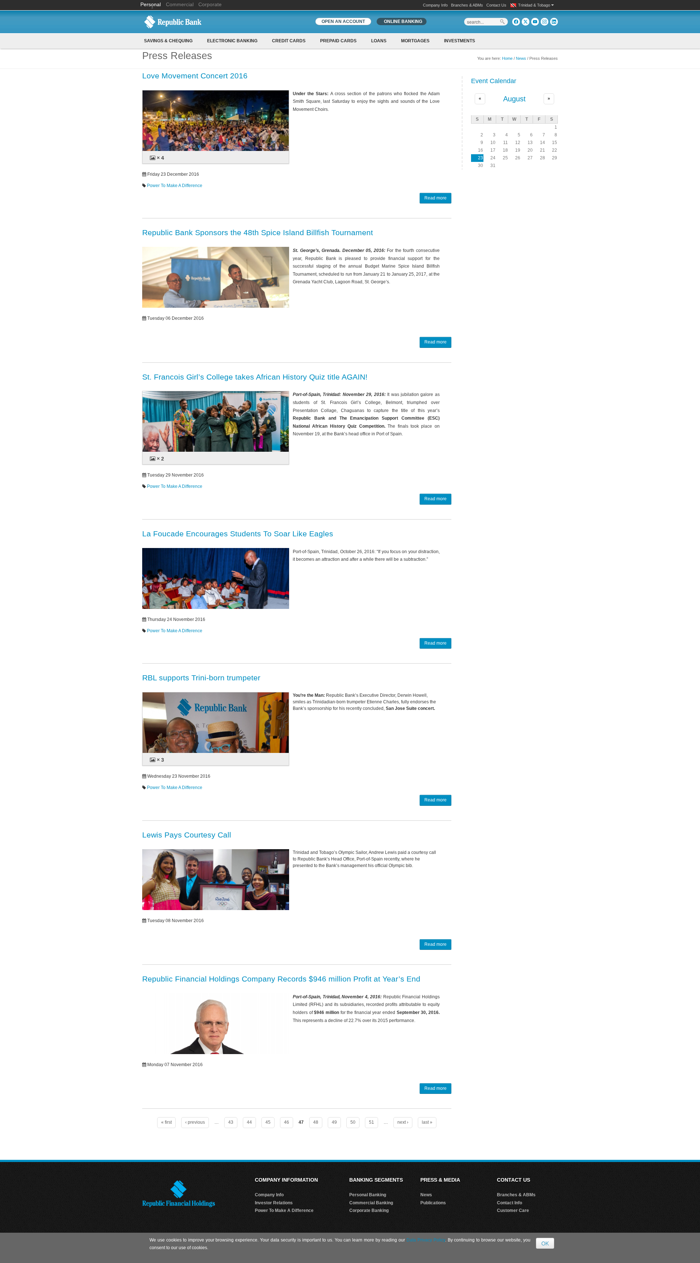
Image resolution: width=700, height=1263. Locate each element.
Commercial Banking (371, 1202)
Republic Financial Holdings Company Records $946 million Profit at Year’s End (281, 979)
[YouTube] (535, 22)
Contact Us (496, 5)
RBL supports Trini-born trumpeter (201, 677)
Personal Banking (367, 1194)
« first (166, 1122)
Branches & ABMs (467, 5)
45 (268, 1122)
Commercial (180, 4)
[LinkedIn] (554, 22)
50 (352, 1122)
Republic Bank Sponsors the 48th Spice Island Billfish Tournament (257, 232)
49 (334, 1122)
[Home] (173, 21)
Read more (435, 198)
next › (402, 1122)
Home (507, 58)
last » (427, 1122)
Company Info (435, 5)
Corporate (210, 4)
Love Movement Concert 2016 (195, 75)
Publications (433, 1202)
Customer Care (513, 1210)
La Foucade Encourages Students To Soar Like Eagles (237, 533)
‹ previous (195, 1122)
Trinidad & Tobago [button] (534, 5)
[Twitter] (525, 22)
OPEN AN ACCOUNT (343, 21)
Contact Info (509, 1202)
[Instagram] (544, 22)
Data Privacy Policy (426, 1240)
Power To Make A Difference (174, 185)
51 (371, 1122)
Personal (151, 4)
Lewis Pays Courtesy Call (186, 835)
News (521, 58)
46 (286, 1122)
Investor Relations (274, 1202)
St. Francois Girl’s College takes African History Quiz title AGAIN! (255, 377)
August (514, 99)
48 (315, 1122)
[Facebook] (516, 22)
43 (230, 1122)
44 (249, 1122)
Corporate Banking (369, 1210)
